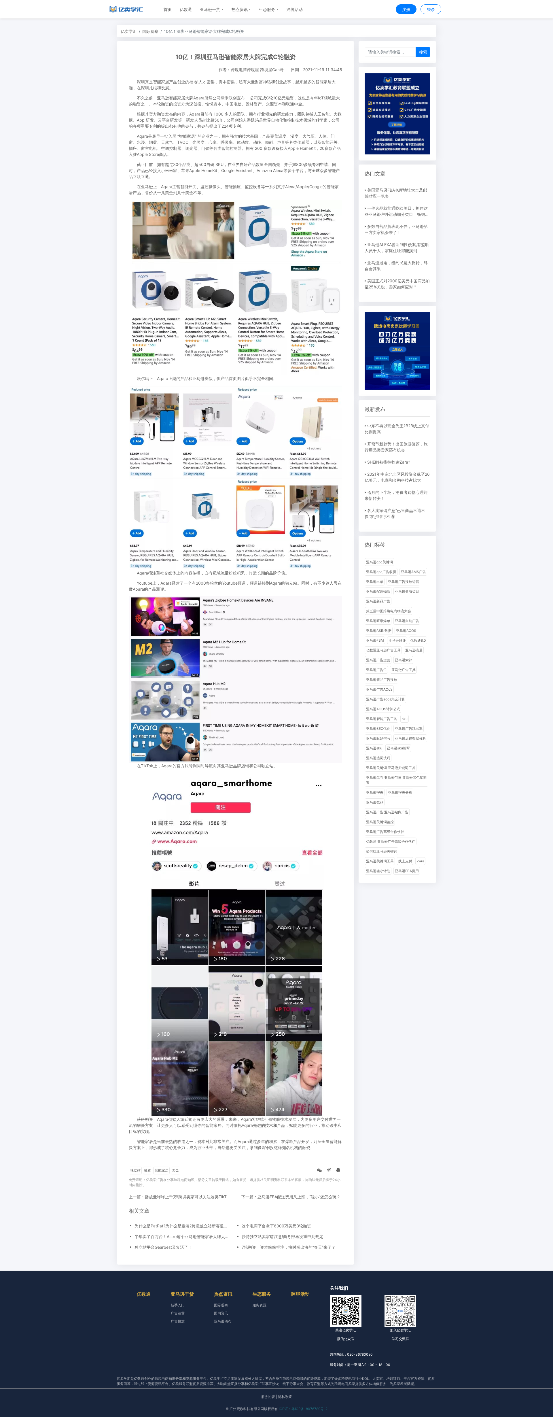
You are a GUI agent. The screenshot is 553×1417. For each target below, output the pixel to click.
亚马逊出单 (374, 581)
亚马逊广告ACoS (379, 689)
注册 (406, 9)
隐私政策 (285, 1397)
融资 (147, 1170)
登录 (431, 9)
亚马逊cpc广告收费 (381, 572)
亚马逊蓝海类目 (407, 591)
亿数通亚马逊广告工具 (383, 650)
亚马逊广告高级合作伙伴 (385, 832)
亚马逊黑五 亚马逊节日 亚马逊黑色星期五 (396, 780)
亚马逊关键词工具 (380, 861)
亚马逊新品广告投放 (381, 679)
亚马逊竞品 (374, 802)
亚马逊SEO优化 (378, 728)
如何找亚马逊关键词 (381, 851)
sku (405, 719)
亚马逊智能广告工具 (381, 719)
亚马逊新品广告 (378, 601)
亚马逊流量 (414, 650)
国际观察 (150, 31)
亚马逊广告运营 (378, 660)
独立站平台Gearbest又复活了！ (163, 1247)
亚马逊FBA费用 (407, 871)
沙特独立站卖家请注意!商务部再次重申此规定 (282, 1236)
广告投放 (178, 1321)
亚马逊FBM (375, 640)
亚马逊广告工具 (403, 670)
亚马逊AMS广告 (413, 572)
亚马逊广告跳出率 (409, 728)
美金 (175, 1170)
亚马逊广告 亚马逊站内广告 (387, 812)
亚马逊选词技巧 (378, 758)
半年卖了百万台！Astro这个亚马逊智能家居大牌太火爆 (182, 1236)
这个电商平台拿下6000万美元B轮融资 (276, 1225)
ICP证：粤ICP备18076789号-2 (303, 1409)
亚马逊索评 (403, 660)
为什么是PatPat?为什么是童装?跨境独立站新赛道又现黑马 (182, 1225)
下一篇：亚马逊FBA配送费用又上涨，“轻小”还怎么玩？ (290, 1196)
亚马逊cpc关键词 (379, 562)
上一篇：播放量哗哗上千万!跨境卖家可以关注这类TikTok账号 (184, 1196)
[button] (212, 9)
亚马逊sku (374, 748)
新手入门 (178, 1305)
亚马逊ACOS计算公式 (383, 709)
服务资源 (259, 1305)
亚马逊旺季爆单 (378, 621)
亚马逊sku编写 (398, 748)
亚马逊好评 (397, 640)
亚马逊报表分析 (400, 792)
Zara (420, 861)
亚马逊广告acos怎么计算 (385, 699)
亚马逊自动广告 (407, 621)
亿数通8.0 (418, 640)
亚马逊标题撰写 (378, 738)
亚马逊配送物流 (378, 591)
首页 (168, 9)
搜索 (423, 52)
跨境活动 (295, 9)
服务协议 (268, 1397)
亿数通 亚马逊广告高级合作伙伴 (390, 841)
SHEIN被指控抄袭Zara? (388, 462)
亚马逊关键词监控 (380, 822)
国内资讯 (221, 1313)
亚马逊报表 (374, 792)
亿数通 (186, 9)
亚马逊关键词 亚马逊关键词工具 (390, 768)
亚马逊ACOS (406, 630)
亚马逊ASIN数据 (378, 630)
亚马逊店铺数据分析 (410, 738)
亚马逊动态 (222, 1321)
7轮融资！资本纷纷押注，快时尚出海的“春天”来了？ (289, 1247)
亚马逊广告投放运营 (403, 581)
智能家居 (161, 1170)
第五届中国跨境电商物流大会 (388, 611)
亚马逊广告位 (376, 670)
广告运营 (178, 1313)
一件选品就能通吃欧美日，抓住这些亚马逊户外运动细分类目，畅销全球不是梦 (397, 214)
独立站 (135, 1170)
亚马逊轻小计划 (378, 871)
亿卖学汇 (129, 31)
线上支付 (405, 861)
